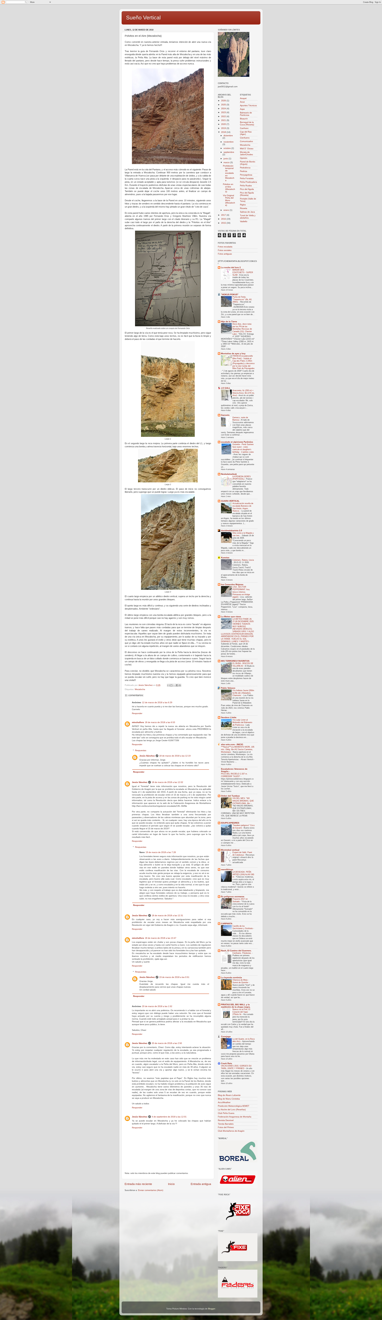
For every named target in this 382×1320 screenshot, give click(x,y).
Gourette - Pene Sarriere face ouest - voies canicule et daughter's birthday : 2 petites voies (243, 448)
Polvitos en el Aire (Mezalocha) (229, 188)
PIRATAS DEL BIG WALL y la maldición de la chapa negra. (235, 1005)
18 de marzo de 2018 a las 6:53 (160, 722)
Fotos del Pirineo (226, 1127)
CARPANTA (226, 923)
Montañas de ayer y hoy (233, 353)
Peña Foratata (247, 178)
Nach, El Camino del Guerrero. (236, 951)
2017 (224, 215)
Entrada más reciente (138, 1184)
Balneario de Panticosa (246, 114)
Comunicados (246, 141)
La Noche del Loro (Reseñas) (232, 1109)
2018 (224, 132)
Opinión (243, 158)
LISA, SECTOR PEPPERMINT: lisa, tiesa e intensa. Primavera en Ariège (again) (241, 592)
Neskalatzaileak (229, 474)
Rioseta (243, 208)
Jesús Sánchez (147, 756)
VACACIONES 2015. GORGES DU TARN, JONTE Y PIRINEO (236, 1067)
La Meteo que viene (231, 616)
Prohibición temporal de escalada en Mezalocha (228, 173)
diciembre (228, 135)
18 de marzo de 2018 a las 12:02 (167, 782)
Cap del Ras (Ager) (246, 133)
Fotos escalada (225, 247)
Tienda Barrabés (226, 1124)
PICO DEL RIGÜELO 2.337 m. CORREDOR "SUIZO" (234, 775)
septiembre (229, 152)
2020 (224, 124)
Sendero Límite (228, 717)
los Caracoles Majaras (232, 584)
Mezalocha (140, 689)
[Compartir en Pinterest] (179, 685)
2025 (224, 105)
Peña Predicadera (248, 182)
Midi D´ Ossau (246, 148)
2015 (224, 223)
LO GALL (225, 388)
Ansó (242, 102)
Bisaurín (244, 119)
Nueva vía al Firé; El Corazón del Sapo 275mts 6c (241, 1011)
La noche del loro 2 (231, 267)
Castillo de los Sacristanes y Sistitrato (242, 927)
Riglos (243, 205)
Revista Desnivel (226, 1120)
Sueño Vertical (143, 17)
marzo (227, 162)
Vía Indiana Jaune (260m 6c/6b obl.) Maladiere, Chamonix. (243, 692)
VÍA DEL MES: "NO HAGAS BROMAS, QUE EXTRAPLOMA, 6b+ (243, 800)
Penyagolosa (246, 175)
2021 (224, 120)
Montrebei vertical (230, 850)
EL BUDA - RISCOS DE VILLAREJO (242, 664)
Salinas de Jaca (247, 212)
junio (226, 158)
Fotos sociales (224, 250)
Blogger (211, 1309)
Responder (137, 713)
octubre (227, 148)
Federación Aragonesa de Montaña (234, 1117)
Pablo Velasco (228, 688)
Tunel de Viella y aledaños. (247, 216)
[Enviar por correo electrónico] (168, 685)
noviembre (229, 142)
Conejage (226, 1036)
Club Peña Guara (226, 1113)
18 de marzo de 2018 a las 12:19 (175, 756)
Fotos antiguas (225, 254)
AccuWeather (224, 1102)
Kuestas (225, 557)
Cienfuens (244, 138)
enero (227, 210)
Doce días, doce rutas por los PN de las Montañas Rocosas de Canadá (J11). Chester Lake (242, 329)
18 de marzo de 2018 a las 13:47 (160, 938)
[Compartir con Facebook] (176, 685)
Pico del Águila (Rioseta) (247, 194)
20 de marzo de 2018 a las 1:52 (157, 1006)
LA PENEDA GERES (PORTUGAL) (241, 477)
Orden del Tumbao (230, 796)
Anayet (243, 98)
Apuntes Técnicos (248, 105)
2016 (224, 219)
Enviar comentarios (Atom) (150, 1190)
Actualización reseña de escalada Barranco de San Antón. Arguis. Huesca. (242, 507)
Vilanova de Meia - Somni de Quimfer (240, 981)
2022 (224, 116)
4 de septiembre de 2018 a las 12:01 (169, 1117)
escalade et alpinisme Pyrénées (237, 442)
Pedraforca (245, 168)
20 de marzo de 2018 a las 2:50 (167, 1043)
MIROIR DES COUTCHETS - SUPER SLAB (242, 272)
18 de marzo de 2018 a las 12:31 (167, 915)
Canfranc (244, 128)
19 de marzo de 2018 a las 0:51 (174, 977)
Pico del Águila (247, 189)
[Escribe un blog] (171, 685)
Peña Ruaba (246, 185)
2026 (224, 100)
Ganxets (225, 415)
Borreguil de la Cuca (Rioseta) (247, 123)
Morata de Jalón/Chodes (246, 153)
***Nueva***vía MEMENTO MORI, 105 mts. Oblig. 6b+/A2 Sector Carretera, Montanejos (237, 749)
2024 (224, 108)
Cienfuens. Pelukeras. (242, 953)
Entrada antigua (201, 1184)
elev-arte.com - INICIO (232, 744)
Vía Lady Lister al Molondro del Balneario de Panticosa (242, 722)
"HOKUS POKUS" (229, 294)
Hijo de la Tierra (229, 321)
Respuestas (140, 750)
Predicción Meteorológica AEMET (233, 1106)
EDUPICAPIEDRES (230, 823)
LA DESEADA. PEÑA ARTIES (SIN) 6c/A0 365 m (243, 874)
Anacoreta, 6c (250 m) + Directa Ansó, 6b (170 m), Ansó (243, 392)
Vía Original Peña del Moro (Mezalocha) (229, 200)
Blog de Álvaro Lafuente (229, 1095)
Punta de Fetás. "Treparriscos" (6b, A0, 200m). (242, 299)
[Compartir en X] (174, 685)
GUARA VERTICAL (230, 501)
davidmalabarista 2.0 (231, 530)
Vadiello (243, 221)
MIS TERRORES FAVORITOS (235, 661)
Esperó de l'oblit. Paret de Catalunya (242, 853)
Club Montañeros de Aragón (231, 1131)
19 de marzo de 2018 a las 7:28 (161, 852)
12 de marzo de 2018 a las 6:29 (157, 702)
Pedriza (243, 171)
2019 (224, 128)
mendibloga (227, 869)
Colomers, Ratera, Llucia (243, 560)
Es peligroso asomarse (232, 896)
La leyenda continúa (231, 977)
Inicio (171, 1184)
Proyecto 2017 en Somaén (240, 900)
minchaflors (138, 722)
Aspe (242, 109)
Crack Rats (226, 1063)
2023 (224, 112)
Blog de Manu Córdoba (229, 1099)
